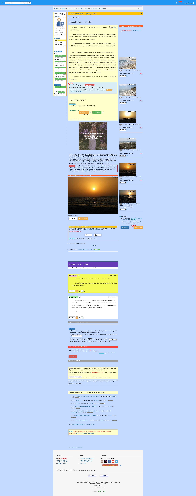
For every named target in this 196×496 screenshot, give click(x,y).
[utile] (176, 2)
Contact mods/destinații (63, 461)
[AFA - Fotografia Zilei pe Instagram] (106, 461)
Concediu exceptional (81, 420)
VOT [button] (141, 73)
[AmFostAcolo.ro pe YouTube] (113, 461)
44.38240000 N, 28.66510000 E (85, 249)
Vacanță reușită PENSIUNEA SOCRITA (86, 406)
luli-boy (110, 415)
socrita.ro (93, 245)
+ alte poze (73, 218)
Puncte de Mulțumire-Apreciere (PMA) (93, 229)
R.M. (92, 403)
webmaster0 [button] (72, 276)
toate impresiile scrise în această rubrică (83, 424)
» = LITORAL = (72, 8)
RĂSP (71, 291)
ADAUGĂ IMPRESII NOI (77, 335)
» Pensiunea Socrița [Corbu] (98, 8)
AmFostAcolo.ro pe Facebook (75, 447)
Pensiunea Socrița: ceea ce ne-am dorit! (87, 396)
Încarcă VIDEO (138, 227)
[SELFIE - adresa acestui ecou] (82, 291)
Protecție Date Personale (86, 461)
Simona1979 (74, 412)
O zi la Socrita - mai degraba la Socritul (87, 411)
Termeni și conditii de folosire (87, 458)
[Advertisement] (60, 122)
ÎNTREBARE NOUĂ (113, 339)
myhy (102, 420)
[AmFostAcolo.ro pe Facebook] (109, 461)
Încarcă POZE (125, 227)
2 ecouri (72, 119)
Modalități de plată (61, 463)
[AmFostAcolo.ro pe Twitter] (117, 461)
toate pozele (128, 221)
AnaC (113, 396)
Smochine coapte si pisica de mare (85, 415)
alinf (110, 406)
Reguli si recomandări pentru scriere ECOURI (78, 349)
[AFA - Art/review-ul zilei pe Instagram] (102, 461)
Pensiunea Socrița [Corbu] (80, 13)
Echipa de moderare (62, 460)
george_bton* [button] (73, 297)
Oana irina (96, 400)
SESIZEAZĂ (83, 112)
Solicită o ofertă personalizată (85, 433)
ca (135, 30)
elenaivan (57, 16)
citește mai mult (75, 91)
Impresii (78, 400)
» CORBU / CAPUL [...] (83, 8)
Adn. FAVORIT (96, 112)
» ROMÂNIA (63, 8)
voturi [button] (95, 238)
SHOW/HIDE (113, 353)
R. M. (77, 403)
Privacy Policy (83, 463)
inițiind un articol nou (87, 170)
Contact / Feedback (62, 458)
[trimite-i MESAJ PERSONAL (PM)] (78, 276)
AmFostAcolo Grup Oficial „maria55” (110, 465)
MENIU (94, 14)
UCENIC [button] (60, 34)
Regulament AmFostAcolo (86, 460)
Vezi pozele (84, 218)
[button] (79, 291)
